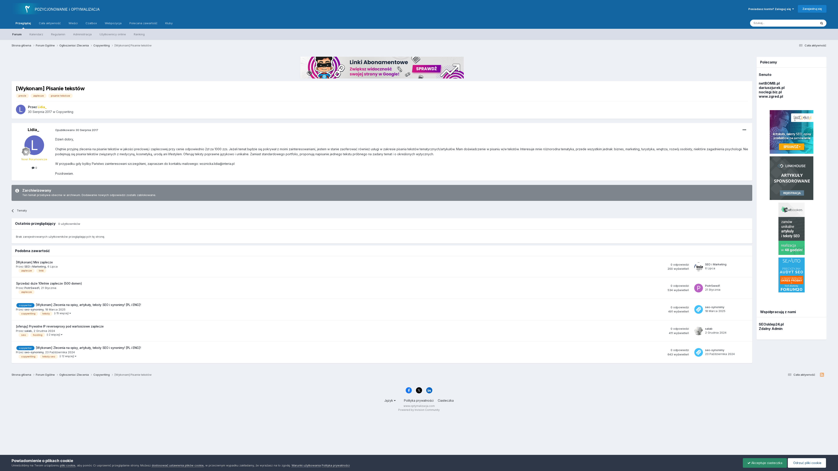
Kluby (169, 23)
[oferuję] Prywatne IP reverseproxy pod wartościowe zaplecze (60, 326)
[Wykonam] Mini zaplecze (34, 262)
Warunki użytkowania (306, 465)
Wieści (73, 23)
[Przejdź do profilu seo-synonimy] (698, 309)
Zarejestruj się (812, 8)
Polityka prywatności (419, 400)
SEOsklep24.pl (771, 324)
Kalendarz (36, 34)
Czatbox (91, 23)
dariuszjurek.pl (772, 87)
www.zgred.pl (771, 96)
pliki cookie (67, 465)
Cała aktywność (50, 23)
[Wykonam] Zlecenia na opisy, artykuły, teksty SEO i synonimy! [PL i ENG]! (88, 305)
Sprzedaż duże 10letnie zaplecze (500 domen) (49, 283)
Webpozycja (113, 23)
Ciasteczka (446, 400)
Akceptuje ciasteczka (766, 463)
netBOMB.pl (769, 83)
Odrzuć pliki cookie (806, 463)
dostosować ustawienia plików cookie (178, 465)
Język (389, 400)
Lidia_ (33, 129)
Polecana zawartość (143, 23)
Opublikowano (76, 130)
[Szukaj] (821, 23)
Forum (17, 34)
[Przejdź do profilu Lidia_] (21, 109)
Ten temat (804, 23)
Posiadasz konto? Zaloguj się (770, 9)
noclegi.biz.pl (770, 92)
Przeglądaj (23, 23)
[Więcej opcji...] (744, 130)
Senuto (765, 74)
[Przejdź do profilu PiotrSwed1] (698, 288)
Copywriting (64, 112)
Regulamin (58, 34)
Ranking (139, 34)
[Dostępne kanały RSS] (821, 375)
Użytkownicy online (113, 34)
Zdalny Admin (771, 328)
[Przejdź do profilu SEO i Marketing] (698, 266)
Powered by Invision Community (419, 409)
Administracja (82, 34)
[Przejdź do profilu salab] (698, 331)
